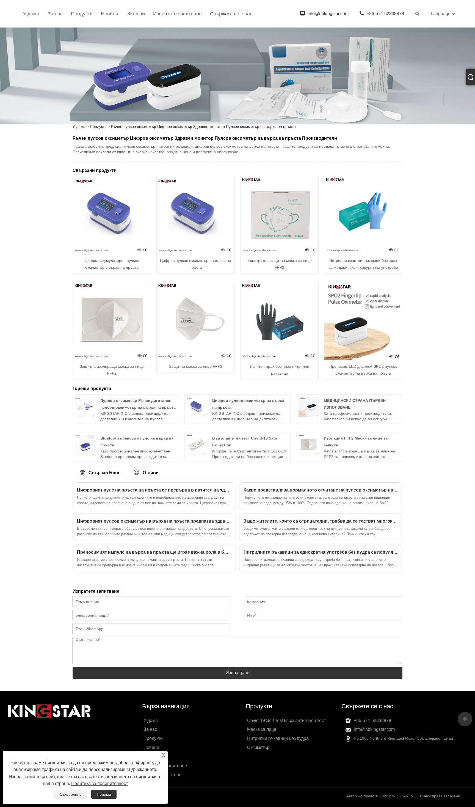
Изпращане (237, 672)
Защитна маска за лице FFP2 (195, 366)
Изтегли (135, 14)
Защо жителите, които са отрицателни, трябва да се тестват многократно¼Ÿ (321, 521)
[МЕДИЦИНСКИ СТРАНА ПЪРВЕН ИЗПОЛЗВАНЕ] (309, 406)
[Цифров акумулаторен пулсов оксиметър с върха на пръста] (112, 215)
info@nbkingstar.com (328, 13)
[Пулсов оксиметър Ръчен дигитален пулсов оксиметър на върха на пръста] (85, 406)
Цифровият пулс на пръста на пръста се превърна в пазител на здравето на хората (154, 490)
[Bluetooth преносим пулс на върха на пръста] (85, 444)
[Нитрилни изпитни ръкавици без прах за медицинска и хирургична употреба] (363, 215)
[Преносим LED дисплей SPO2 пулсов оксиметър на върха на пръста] (363, 321)
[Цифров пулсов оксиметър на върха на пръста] (195, 215)
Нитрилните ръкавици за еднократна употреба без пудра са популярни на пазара (321, 552)
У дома (31, 14)
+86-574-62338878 (385, 13)
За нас (55, 14)
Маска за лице (261, 729)
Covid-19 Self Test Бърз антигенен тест (286, 720)
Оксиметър (258, 747)
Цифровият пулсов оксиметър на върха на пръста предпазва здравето (154, 521)
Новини (109, 14)
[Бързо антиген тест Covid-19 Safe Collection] (197, 444)
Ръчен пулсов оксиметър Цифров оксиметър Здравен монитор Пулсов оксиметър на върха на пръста (203, 126)
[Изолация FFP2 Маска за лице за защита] (309, 444)
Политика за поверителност (99, 783)
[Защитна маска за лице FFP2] (195, 321)
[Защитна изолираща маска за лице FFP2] (112, 321)
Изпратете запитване (177, 14)
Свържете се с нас (231, 14)
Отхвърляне (71, 794)
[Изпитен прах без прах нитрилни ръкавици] (279, 321)
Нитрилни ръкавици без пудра (278, 738)
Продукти (82, 14)
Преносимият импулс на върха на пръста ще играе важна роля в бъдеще (154, 552)
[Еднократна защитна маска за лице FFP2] (279, 215)
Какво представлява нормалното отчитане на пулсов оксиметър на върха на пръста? (321, 490)
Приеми (104, 794)
